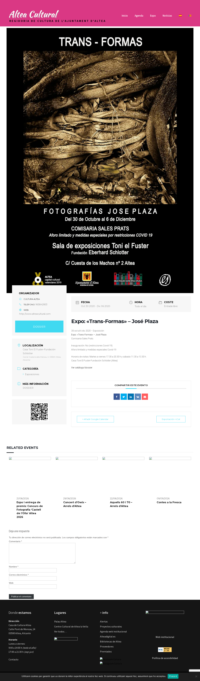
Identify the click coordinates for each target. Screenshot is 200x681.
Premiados (106, 651)
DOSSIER (39, 326)
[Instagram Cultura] (111, 663)
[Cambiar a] (180, 17)
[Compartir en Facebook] (117, 397)
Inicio (125, 15)
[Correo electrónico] (145, 397)
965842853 (41, 304)
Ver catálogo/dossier (81, 367)
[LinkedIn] (131, 397)
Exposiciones (32, 374)
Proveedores (107, 646)
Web (11, 583)
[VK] (138, 397)
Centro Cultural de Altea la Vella (71, 626)
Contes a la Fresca (169, 502)
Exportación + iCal (171, 419)
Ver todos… (60, 631)
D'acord (173, 676)
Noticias (167, 15)
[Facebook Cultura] (110, 659)
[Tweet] (124, 397)
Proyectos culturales (111, 626)
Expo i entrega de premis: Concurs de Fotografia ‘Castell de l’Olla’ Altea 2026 (30, 510)
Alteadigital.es (107, 636)
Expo (153, 15)
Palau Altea (60, 621)
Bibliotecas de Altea (110, 641)
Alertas (104, 621)
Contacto (13, 659)
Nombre (13, 566)
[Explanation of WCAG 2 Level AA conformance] (165, 649)
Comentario (15, 541)
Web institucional (165, 637)
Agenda (139, 15)
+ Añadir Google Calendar (95, 419)
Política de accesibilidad (165, 658)
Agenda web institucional (113, 631)
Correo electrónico (19, 575)
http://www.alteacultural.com (35, 313)
